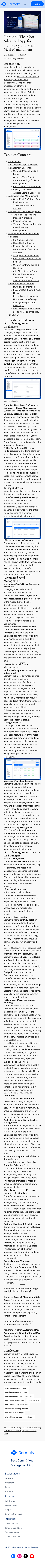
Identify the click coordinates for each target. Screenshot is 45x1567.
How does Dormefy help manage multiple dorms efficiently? (24, 302)
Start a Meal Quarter (23, 240)
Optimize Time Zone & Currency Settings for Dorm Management (26, 180)
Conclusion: (14, 315)
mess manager (34, 1400)
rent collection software (14, 1413)
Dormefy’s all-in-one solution (25, 1376)
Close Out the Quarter (23, 243)
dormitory (26, 636)
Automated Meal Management (23, 196)
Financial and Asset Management (24, 211)
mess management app (14, 1400)
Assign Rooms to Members (26, 255)
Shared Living (10, 59)
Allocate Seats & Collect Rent (27, 193)
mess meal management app (16, 1405)
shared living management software (19, 1417)
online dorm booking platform (16, 1409)
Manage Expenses (22, 221)
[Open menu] (25, 3)
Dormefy (20, 59)
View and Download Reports (27, 224)
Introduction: (14, 161)
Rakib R (23, 55)
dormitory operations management (18, 1396)
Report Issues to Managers (26, 296)
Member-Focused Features (21, 283)
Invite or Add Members (24, 287)
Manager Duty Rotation (24, 246)
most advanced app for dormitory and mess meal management (21, 79)
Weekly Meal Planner (23, 190)
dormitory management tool (16, 1392)
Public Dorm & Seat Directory (27, 186)
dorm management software (16, 1388)
